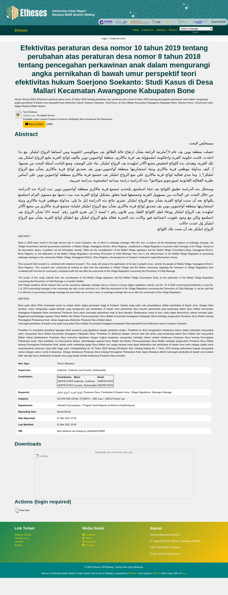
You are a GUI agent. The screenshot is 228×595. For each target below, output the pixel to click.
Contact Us (147, 30)
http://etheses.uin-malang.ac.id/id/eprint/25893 (81, 431)
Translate (204, 32)
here (184, 573)
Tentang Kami (22, 538)
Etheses (21, 30)
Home (136, 30)
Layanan (19, 541)
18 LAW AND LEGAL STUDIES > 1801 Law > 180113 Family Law (91, 398)
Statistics (161, 30)
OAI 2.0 (157, 573)
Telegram (90, 545)
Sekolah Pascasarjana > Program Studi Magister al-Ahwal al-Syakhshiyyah (96, 405)
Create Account (117, 38)
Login (104, 38)
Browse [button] (173, 30)
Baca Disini (35, 124)
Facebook (90, 534)
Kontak (18, 545)
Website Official (23, 534)
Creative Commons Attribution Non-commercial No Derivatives (80, 119)
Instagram (90, 541)
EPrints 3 (133, 573)
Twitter (88, 538)
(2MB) (40, 124)
